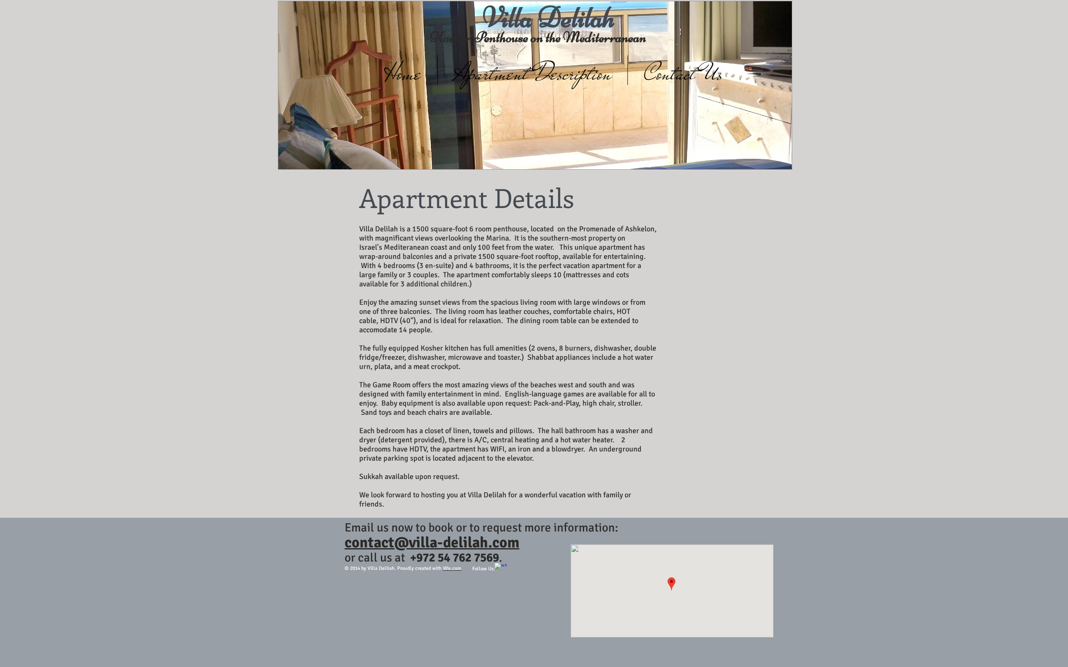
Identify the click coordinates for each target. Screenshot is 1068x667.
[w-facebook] (500, 569)
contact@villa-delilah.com (432, 542)
